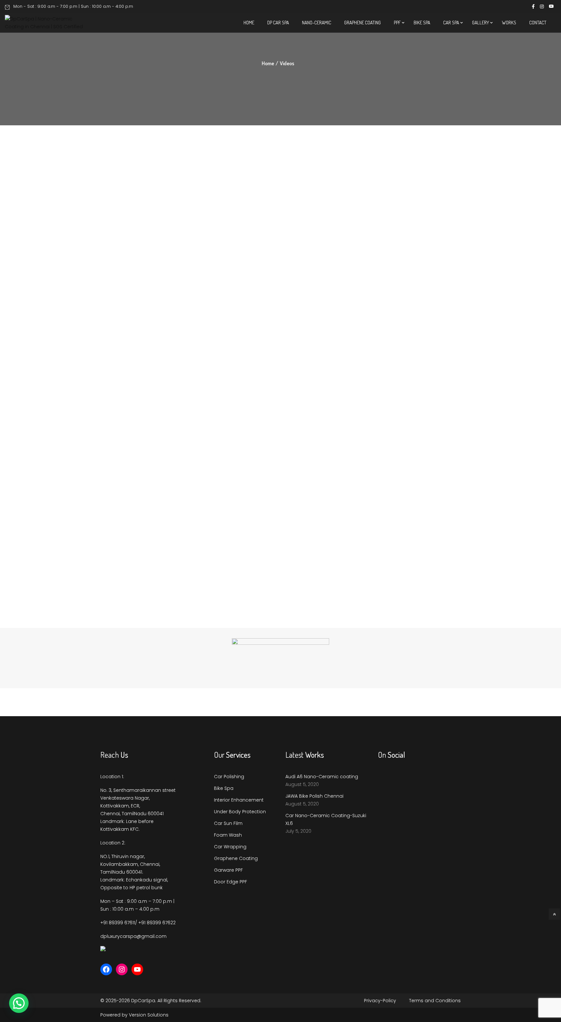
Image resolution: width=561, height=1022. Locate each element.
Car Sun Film (228, 823)
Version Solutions (148, 1015)
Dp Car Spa (278, 22)
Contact (537, 22)
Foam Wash (228, 835)
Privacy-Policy (380, 1000)
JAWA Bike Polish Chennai (314, 796)
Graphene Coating (362, 22)
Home (248, 22)
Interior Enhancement (239, 800)
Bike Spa (422, 22)
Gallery (480, 22)
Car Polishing (229, 776)
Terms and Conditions (435, 1000)
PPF (397, 22)
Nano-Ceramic (316, 22)
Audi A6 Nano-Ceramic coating (321, 776)
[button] (19, 1003)
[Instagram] (122, 969)
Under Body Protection (240, 811)
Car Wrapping (230, 846)
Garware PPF (228, 870)
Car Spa (451, 22)
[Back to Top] (554, 914)
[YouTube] (137, 969)
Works (509, 22)
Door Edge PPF (230, 882)
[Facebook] (106, 969)
